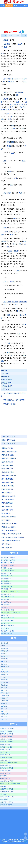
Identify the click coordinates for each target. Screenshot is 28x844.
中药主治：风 (5, 389)
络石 (11, 104)
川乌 (4, 79)
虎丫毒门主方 (4, 674)
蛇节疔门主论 (4, 643)
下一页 (24, 36)
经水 (21, 315)
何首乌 (9, 79)
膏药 (4, 92)
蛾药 (5, 794)
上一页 (4, 36)
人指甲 (11, 107)
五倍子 (9, 146)
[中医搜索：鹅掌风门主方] (19, 32)
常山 (3, 128)
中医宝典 (9, 5)
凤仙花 (5, 99)
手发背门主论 (4, 698)
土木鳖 (5, 232)
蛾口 (8, 499)
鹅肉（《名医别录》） (13, 537)
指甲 (21, 92)
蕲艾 (24, 81)
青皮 (15, 178)
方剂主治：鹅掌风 (6, 383)
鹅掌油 (5, 773)
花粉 (9, 81)
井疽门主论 (4, 716)
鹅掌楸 (5, 752)
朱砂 (4, 193)
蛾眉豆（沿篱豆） (10, 783)
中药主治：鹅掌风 (6, 386)
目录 (10, 36)
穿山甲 (21, 107)
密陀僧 (12, 281)
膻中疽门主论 (4, 714)
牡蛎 (4, 281)
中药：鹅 (4, 370)
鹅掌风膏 (6, 739)
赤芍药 (17, 79)
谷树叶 (9, 343)
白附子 (9, 301)
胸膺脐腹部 (4, 703)
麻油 (7, 114)
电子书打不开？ (21, 400)
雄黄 (9, 193)
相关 (17, 36)
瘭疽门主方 (4, 664)
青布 (14, 128)
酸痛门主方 (4, 690)
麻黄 (7, 110)
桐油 (2, 53)
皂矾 (8, 44)
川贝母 (16, 250)
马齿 (24, 241)
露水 (12, 142)
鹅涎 (5, 786)
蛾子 (6, 506)
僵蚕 (16, 301)
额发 (6, 547)
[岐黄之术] (14, 3)
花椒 (18, 334)
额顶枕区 (8, 527)
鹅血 (5, 776)
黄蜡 (2, 119)
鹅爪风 (7, 465)
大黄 (8, 352)
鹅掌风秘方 (8, 458)
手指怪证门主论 (5, 666)
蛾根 (6, 493)
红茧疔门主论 (4, 658)
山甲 (2, 360)
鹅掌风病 (7, 448)
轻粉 (20, 193)
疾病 (25, 5)
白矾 (4, 44)
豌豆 (9, 171)
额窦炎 (10, 541)
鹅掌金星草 (7, 741)
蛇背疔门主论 (4, 648)
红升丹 (10, 250)
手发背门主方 (4, 700)
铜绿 (20, 301)
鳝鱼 (24, 355)
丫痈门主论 (4, 669)
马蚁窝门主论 (8, 443)
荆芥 (12, 81)
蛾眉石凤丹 (7, 789)
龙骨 (4, 110)
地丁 (25, 79)
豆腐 (8, 289)
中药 (15, 5)
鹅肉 (6, 544)
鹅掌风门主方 (8, 440)
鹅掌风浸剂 (7, 734)
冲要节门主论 (4, 656)
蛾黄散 (5, 778)
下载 (2, 5)
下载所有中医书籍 (9, 404)
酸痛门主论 (4, 687)
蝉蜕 (23, 161)
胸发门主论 (4, 708)
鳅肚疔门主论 (4, 653)
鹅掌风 (18, 92)
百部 (18, 104)
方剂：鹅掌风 (5, 373)
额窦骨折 (11, 534)
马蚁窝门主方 (4, 685)
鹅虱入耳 (9, 530)
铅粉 (12, 116)
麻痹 (17, 95)
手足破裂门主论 (5, 693)
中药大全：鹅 (5, 376)
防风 (4, 81)
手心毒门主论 (4, 677)
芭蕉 (11, 185)
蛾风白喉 (8, 486)
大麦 (18, 271)
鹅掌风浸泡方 (7, 728)
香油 (11, 355)
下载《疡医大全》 (9, 400)
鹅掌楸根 (6, 757)
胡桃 (14, 218)
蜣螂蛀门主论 (4, 651)
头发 (12, 152)
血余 (17, 101)
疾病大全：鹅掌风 (6, 380)
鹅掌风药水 (7, 736)
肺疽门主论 (4, 711)
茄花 (8, 142)
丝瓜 (20, 244)
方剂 (20, 5)
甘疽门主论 (4, 706)
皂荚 (8, 246)
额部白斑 (6, 804)
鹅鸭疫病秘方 (9, 523)
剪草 (25, 104)
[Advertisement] (14, 18)
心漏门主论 (4, 719)
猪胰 (8, 315)
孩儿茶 (20, 44)
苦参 (15, 232)
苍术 (13, 79)
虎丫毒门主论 (4, 672)
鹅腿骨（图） (7, 796)
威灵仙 (15, 110)
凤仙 (4, 161)
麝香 (16, 304)
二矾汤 (5, 40)
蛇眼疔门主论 (4, 645)
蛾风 (8, 479)
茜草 (22, 104)
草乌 (21, 79)
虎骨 (15, 104)
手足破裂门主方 (5, 695)
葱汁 (18, 311)
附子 (2, 234)
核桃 (12, 126)
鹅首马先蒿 (7, 802)
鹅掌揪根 (6, 747)
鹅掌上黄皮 (8, 762)
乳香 (9, 119)
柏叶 (5, 46)
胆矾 (5, 304)
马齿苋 (4, 241)
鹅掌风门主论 (8, 436)
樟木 (14, 244)
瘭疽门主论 (4, 661)
